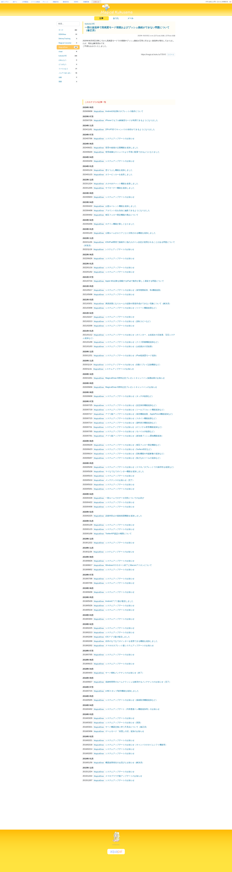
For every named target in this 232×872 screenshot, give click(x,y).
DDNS (76, 2)
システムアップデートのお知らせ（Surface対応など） (129, 449)
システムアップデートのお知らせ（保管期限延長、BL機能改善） (133, 290)
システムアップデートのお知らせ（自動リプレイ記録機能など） (133, 364)
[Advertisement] (68, 123)
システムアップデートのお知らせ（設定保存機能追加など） (131, 405)
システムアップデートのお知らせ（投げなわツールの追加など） (133, 458)
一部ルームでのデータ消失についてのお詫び (124, 498)
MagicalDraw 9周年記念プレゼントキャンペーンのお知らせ (131, 387)
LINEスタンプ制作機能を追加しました (122, 691)
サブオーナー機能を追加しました (119, 188)
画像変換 (86, 2)
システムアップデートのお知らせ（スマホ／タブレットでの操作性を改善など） (140, 467)
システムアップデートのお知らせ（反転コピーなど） (128, 321)
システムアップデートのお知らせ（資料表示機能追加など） (131, 423)
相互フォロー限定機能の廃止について (121, 215)
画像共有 (56, 2)
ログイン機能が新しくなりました (119, 224)
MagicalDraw (99, 111)
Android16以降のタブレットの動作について (124, 111)
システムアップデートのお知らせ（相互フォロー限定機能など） (133, 445)
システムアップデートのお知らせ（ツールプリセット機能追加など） (135, 410)
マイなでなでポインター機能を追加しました (124, 471)
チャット (45, 2)
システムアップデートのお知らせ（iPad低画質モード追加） (131, 355)
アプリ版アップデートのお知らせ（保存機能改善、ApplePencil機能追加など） (139, 414)
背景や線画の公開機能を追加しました (121, 147)
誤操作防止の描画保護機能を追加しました (123, 516)
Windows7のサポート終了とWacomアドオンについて (128, 565)
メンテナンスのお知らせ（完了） (119, 480)
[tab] (68, 30)
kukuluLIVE (90, 24)
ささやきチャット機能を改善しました (121, 183)
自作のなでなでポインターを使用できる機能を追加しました (131, 641)
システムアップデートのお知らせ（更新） (123, 722)
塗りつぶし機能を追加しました (118, 170)
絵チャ (15, 2)
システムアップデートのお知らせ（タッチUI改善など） (129, 396)
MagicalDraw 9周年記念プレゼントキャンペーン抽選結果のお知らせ (135, 378)
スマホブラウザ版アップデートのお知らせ (123, 776)
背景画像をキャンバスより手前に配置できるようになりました (132, 152)
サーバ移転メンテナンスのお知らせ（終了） (124, 673)
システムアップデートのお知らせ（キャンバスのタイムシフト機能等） (136, 745)
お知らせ (96, 2)
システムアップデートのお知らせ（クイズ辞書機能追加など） (132, 342)
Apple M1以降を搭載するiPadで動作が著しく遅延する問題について (134, 281)
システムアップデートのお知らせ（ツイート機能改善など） (131, 308)
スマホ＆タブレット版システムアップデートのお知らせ (129, 645)
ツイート (170, 54)
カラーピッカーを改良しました (118, 174)
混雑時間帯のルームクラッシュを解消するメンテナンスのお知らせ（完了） (138, 682)
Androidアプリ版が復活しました (119, 601)
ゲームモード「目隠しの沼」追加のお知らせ (124, 731)
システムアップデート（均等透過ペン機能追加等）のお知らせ (132, 709)
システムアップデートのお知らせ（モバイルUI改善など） (130, 431)
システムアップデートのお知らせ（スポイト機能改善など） (131, 418)
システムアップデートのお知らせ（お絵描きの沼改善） (129, 346)
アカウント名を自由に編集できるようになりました (127, 210)
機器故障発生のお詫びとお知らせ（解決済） (124, 762)
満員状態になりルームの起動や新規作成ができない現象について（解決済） (138, 303)
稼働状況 (225, 2)
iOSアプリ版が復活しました (117, 637)
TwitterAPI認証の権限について (118, 533)
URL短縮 (208, 2)
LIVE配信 (25, 2)
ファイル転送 (35, 2)
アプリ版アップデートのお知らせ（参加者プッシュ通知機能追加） (134, 436)
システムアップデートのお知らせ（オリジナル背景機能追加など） (134, 427)
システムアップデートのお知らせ (119, 138)
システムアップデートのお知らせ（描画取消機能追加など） (131, 700)
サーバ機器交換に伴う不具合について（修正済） (126, 727)
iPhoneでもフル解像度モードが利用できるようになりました (131, 120)
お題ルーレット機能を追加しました (120, 206)
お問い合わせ (217, 2)
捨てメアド (5, 2)
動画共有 (66, 2)
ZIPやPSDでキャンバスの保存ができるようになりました (130, 129)
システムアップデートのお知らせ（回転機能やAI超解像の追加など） (135, 453)
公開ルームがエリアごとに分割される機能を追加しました (130, 233)
